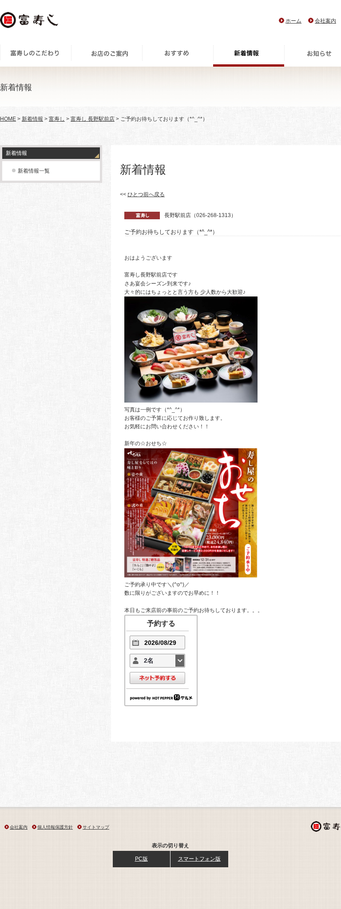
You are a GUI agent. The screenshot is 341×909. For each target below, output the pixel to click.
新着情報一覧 (34, 171)
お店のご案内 (106, 55)
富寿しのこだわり (35, 55)
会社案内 (325, 21)
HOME (8, 119)
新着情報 (248, 55)
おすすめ (177, 55)
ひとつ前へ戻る (146, 194)
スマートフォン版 (199, 859)
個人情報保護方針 (55, 827)
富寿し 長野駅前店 (93, 119)
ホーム (293, 21)
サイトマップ (96, 827)
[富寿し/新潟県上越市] (30, 22)
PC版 (141, 859)
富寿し (57, 119)
